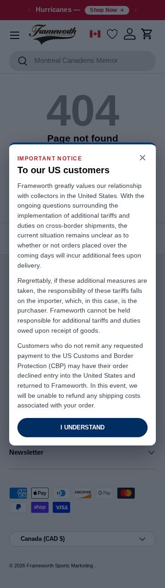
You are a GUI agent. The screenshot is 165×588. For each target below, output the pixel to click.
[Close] (142, 158)
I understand (82, 427)
